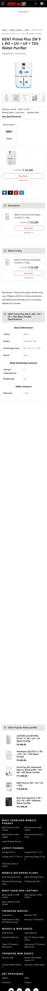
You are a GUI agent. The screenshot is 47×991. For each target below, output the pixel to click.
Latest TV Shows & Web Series (10, 945)
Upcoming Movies (10, 937)
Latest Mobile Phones (11, 841)
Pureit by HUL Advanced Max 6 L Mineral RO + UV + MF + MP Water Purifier (30, 770)
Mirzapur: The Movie (33, 919)
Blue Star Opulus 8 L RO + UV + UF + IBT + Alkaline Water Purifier (29, 801)
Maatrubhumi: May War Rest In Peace (10, 920)
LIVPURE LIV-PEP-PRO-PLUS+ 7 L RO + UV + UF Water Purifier (28, 738)
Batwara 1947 (30, 915)
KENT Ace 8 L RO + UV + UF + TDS (30, 784)
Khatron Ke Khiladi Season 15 (32, 958)
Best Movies (7, 932)
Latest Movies (30, 932)
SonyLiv (27, 982)
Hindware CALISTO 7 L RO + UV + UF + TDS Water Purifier (30, 754)
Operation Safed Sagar (34, 964)
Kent (27, 30)
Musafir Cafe (7, 957)
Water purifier (16, 30)
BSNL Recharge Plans (33, 877)
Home (4, 30)
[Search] (36, 3)
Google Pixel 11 (9, 852)
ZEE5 (26, 978)
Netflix (5, 978)
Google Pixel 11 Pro (33, 852)
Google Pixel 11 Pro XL (12, 856)
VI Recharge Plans (32, 881)
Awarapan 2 (7, 915)
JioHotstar (6, 982)
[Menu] (3, 3)
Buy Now (23, 176)
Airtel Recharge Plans (11, 877)
